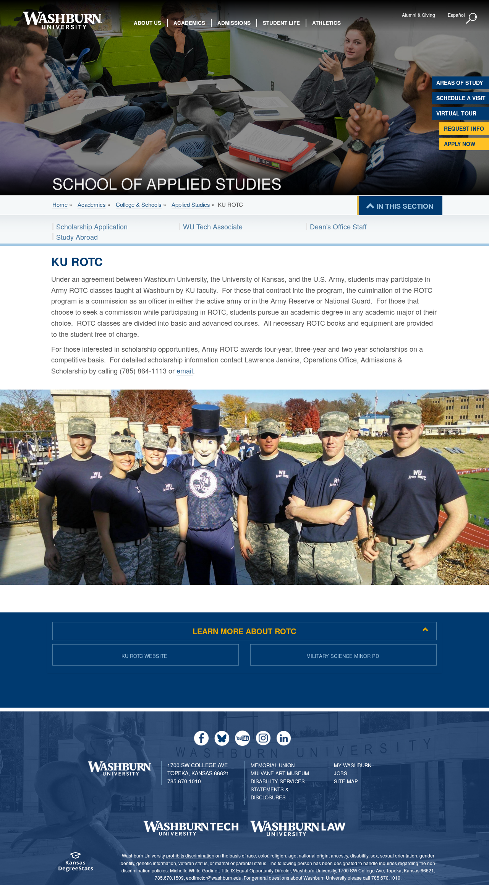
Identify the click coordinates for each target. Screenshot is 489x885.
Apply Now (459, 144)
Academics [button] (189, 22)
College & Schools (139, 204)
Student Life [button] (281, 22)
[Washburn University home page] (62, 20)
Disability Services (278, 781)
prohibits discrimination (190, 855)
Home (60, 204)
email (184, 370)
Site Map (346, 781)
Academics (92, 204)
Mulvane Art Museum (280, 773)
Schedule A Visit (461, 98)
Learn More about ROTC (244, 631)
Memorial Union (273, 765)
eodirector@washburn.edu (213, 877)
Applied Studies (191, 204)
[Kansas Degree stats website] (75, 864)
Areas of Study (459, 82)
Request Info (464, 128)
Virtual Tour (456, 113)
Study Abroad (77, 237)
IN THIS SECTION (404, 206)
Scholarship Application (92, 226)
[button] (472, 18)
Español (456, 14)
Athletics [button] (326, 22)
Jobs (340, 773)
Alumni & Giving (418, 14)
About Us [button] (147, 22)
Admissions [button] (234, 22)
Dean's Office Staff (338, 226)
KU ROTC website (144, 655)
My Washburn (352, 765)
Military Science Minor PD (342, 655)
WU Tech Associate (213, 226)
